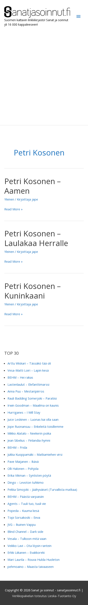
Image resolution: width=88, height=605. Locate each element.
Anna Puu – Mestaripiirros (25, 391)
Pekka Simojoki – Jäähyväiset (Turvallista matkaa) (42, 489)
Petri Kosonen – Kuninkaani (32, 291)
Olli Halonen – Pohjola (22, 468)
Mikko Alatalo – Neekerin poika (29, 433)
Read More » (13, 209)
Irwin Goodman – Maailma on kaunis (33, 405)
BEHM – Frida (17, 447)
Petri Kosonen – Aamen (32, 186)
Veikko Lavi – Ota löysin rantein (29, 545)
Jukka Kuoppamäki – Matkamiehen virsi (34, 454)
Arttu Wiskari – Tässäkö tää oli (29, 363)
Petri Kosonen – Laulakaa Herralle (36, 238)
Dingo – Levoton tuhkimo (25, 482)
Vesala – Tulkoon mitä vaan (26, 538)
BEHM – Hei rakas (20, 377)
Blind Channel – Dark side (25, 531)
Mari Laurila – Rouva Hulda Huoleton (33, 559)
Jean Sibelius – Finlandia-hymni (28, 440)
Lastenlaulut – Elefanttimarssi (28, 384)
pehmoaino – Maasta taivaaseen (30, 566)
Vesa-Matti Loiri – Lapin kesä (28, 370)
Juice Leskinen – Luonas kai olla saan (33, 419)
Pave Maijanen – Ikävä (23, 461)
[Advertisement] (44, 76)
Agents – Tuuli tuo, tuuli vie (26, 503)
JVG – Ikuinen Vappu (21, 524)
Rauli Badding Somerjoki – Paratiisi (32, 398)
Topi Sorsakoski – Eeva (23, 517)
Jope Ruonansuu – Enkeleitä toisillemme (35, 426)
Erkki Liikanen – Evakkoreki (26, 552)
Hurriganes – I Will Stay (23, 412)
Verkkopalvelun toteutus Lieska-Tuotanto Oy (44, 596)
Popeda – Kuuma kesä (23, 510)
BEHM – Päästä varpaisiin (25, 496)
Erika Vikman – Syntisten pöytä (29, 475)
